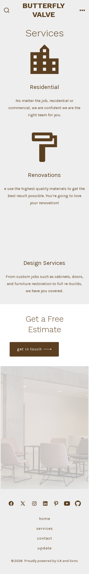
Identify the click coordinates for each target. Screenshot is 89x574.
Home (44, 518)
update (44, 548)
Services (44, 528)
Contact (44, 538)
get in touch (29, 349)
